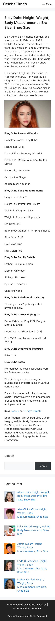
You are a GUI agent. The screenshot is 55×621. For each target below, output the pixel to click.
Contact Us (29, 604)
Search (43, 466)
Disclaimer (36, 608)
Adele (15, 411)
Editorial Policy (21, 608)
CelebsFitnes (15, 4)
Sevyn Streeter (33, 411)
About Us (41, 604)
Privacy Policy (14, 604)
